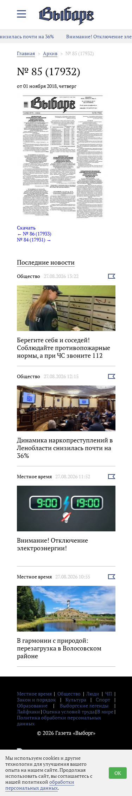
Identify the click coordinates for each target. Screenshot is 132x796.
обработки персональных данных (39, 784)
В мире (105, 711)
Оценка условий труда (69, 711)
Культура (75, 699)
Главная (26, 53)
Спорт (103, 699)
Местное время (34, 476)
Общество (28, 276)
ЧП (108, 693)
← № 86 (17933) (34, 233)
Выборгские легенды (84, 705)
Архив (50, 53)
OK (117, 773)
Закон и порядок (36, 699)
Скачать (26, 227)
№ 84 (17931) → (34, 239)
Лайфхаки (28, 711)
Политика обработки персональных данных (59, 720)
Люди (92, 693)
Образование (32, 705)
